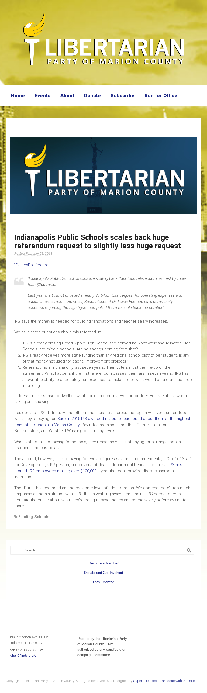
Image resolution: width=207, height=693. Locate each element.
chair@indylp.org (23, 655)
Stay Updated (103, 581)
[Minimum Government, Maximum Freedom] (103, 66)
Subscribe (122, 95)
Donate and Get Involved (103, 572)
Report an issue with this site (173, 681)
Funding (25, 517)
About (67, 95)
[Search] (189, 550)
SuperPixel (141, 681)
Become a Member (103, 563)
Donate (92, 95)
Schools (41, 517)
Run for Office (160, 95)
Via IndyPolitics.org (31, 265)
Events (42, 95)
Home (18, 95)
